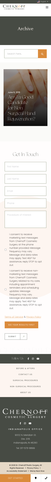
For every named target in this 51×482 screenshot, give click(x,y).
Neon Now (40, 471)
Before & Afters (25, 368)
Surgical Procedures (25, 380)
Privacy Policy (33, 316)
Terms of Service (14, 316)
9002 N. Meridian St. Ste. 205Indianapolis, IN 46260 (25, 438)
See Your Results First (21, 325)
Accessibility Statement (17, 471)
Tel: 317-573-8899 (25, 448)
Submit (12, 336)
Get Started (15, 478)
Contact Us (25, 374)
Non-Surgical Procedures (25, 386)
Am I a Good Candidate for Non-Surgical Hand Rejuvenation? (21, 108)
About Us (25, 392)
